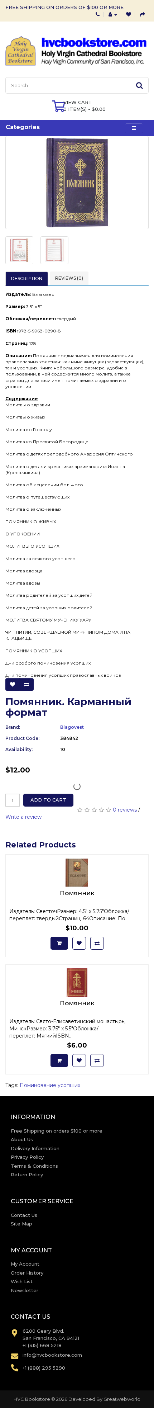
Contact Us (24, 1215)
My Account (25, 1264)
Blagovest (72, 727)
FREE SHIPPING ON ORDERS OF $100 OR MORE (64, 7)
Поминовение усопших (50, 1085)
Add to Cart (48, 800)
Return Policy (27, 1174)
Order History (27, 1273)
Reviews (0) (69, 278)
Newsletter (24, 1290)
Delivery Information (35, 1148)
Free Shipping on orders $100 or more (56, 1131)
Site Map (21, 1224)
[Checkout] (142, 14)
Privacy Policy (27, 1157)
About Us (22, 1139)
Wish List (22, 1281)
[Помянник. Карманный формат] (77, 182)
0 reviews (125, 810)
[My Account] (113, 14)
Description (26, 278)
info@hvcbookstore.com (52, 1355)
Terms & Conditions (34, 1166)
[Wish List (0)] (128, 14)
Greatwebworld (122, 1399)
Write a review (23, 817)
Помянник (77, 893)
